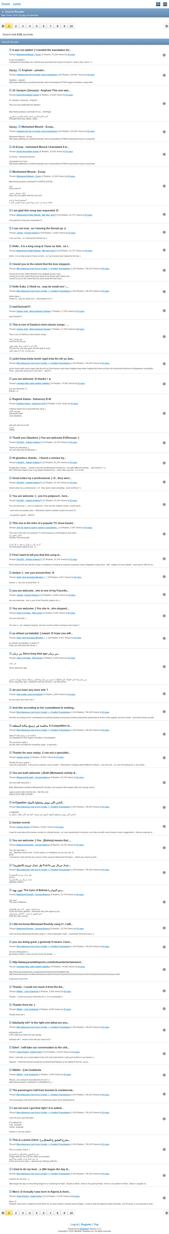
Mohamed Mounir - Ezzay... (38, 126)
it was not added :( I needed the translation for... (41, 50)
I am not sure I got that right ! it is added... (38, 1108)
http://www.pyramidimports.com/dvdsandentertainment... (47, 962)
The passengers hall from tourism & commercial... (43, 1090)
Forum (6, 3)
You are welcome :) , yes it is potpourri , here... (40, 496)
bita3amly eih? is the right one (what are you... (40, 1022)
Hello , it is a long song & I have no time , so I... (41, 246)
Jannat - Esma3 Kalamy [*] (29, 233)
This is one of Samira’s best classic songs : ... (40, 324)
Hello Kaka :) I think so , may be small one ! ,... (40, 286)
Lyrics (17, 3)
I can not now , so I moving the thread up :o (39, 228)
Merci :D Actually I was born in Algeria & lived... (41, 1191)
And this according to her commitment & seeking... (44, 707)
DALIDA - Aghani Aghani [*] (29, 442)
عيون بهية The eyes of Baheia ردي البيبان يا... (38, 890)
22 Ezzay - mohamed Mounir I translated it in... (40, 147)
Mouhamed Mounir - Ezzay (29, 54)
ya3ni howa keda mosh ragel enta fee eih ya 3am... (43, 358)
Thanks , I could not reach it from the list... (38, 987)
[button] (8, 25)
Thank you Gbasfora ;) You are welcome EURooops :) (45, 437)
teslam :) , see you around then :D (33, 572)
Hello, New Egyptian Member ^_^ (32, 577)
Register (86, 1224)
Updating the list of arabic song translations (37, 75)
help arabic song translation (30, 694)
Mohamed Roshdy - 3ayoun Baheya (33, 777)
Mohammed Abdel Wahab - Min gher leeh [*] (37, 215)
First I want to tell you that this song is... (36, 554)
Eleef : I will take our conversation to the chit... (40, 1047)
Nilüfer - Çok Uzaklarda (27, 991)
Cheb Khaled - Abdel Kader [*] (31, 1052)
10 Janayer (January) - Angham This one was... (41, 90)
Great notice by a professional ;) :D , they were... (42, 478)
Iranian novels (23, 757)
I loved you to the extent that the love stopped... (41, 264)
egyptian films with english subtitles (33, 383)
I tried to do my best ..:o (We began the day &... (41, 1169)
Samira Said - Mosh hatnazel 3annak (34, 311)
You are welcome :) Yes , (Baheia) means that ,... (41, 840)
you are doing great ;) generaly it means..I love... (42, 942)
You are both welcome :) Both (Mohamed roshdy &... (44, 772)
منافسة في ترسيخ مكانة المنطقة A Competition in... (42, 725)
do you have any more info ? (30, 689)
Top (96, 1224)
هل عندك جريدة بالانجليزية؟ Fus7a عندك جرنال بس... (41, 865)
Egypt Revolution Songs (28, 95)
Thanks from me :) (23, 1004)
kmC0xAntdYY (21, 306)
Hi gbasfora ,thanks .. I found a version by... (39, 458)
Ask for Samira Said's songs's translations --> (38, 528)
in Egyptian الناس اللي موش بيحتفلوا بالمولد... (38, 802)
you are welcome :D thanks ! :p (31, 378)
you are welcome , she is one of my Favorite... (40, 590)
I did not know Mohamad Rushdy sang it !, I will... (42, 924)
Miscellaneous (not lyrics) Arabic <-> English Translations (43, 268)
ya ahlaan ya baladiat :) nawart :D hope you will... (42, 633)
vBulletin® (84, 1229)
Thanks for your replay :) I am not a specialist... (41, 752)
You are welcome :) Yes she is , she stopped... (40, 608)
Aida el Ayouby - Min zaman (29, 613)
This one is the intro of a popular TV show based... (43, 523)
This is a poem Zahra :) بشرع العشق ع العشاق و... (41, 1140)
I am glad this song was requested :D (35, 210)
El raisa (71, 54)
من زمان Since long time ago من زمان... (36, 653)
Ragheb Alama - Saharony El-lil (31, 399)
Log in (75, 1224)
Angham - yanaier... (34, 70)
